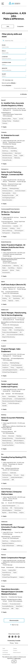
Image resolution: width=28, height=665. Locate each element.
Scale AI (3, 346)
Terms (16, 643)
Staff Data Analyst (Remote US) (13, 284)
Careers (15, 648)
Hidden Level (4, 309)
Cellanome (4, 521)
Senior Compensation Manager (13, 558)
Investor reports (17, 652)
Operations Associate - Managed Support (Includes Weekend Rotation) (12, 591)
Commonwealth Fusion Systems (10, 209)
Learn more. (17, 658)
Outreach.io (4, 169)
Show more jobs (14, 620)
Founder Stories (6, 654)
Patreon (3, 554)
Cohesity (3, 132)
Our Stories (5, 652)
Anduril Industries (6, 242)
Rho (2, 454)
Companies (20, 26)
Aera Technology (6, 488)
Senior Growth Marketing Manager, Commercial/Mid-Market (12, 174)
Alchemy (3, 414)
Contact (15, 650)
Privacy (12, 643)
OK (14, 661)
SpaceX (3, 100)
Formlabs (4, 381)
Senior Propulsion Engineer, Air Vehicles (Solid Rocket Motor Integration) (13, 247)
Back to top (15, 624)
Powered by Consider (20, 88)
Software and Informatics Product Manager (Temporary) (13, 527)
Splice (3, 281)
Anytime (8, 85)
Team (3, 648)
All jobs (13, 83)
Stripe (3, 586)
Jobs (7, 26)
